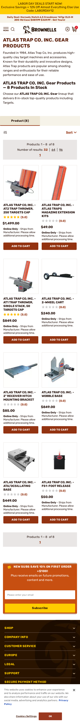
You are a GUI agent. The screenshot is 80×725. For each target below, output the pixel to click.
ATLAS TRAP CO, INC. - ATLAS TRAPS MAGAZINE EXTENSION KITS (58, 210)
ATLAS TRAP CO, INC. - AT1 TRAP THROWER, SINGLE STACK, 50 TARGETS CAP (19, 304)
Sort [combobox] (69, 132)
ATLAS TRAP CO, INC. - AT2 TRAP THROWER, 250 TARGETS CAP (19, 208)
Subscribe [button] (40, 608)
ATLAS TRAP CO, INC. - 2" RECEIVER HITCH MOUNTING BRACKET (19, 395)
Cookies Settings (26, 716)
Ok (50, 716)
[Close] (74, 690)
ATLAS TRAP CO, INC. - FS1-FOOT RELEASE (58, 484)
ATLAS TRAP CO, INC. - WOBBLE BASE (58, 394)
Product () (20, 120)
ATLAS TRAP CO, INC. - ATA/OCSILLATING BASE (19, 485)
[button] (6, 29)
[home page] (40, 30)
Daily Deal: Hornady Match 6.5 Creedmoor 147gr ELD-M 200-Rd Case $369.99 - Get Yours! (40, 18)
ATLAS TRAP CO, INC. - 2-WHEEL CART (58, 300)
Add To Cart (21, 246)
